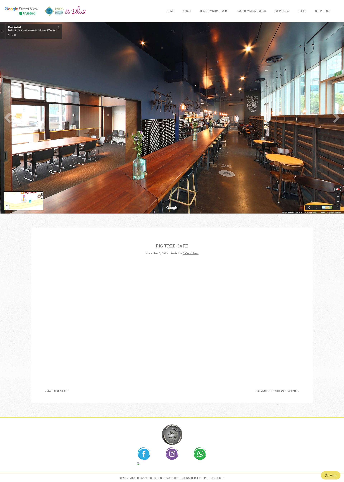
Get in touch (323, 11)
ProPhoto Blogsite (211, 478)
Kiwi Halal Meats (57, 391)
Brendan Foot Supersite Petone (276, 391)
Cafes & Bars (190, 253)
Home (170, 11)
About (187, 11)
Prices (302, 11)
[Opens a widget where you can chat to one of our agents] (330, 475)
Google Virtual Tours (251, 11)
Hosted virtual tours (214, 11)
